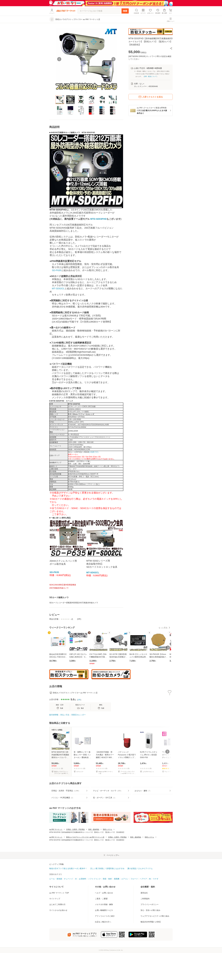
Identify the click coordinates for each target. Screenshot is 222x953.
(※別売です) (93, 452)
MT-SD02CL (58, 288)
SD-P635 (56, 270)
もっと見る (163, 628)
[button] (171, 48)
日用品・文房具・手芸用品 (75, 829)
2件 (79, 700)
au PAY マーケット (55, 829)
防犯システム (107, 829)
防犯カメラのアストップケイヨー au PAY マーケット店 (85, 837)
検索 (125, 11)
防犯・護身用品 (93, 829)
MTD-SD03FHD (98, 219)
